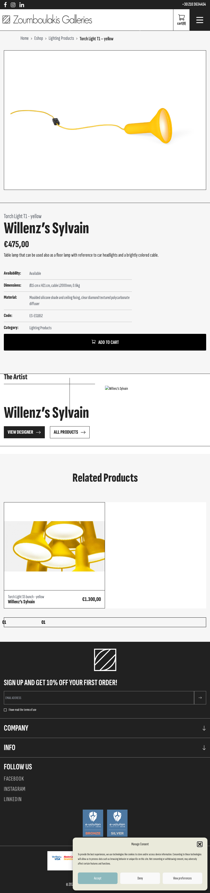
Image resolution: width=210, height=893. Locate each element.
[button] (199, 844)
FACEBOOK (14, 778)
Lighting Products (40, 328)
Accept (97, 878)
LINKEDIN (13, 799)
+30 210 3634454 (194, 4)
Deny (140, 878)
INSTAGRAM (15, 789)
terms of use (30, 709)
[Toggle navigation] (200, 20)
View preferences (182, 878)
